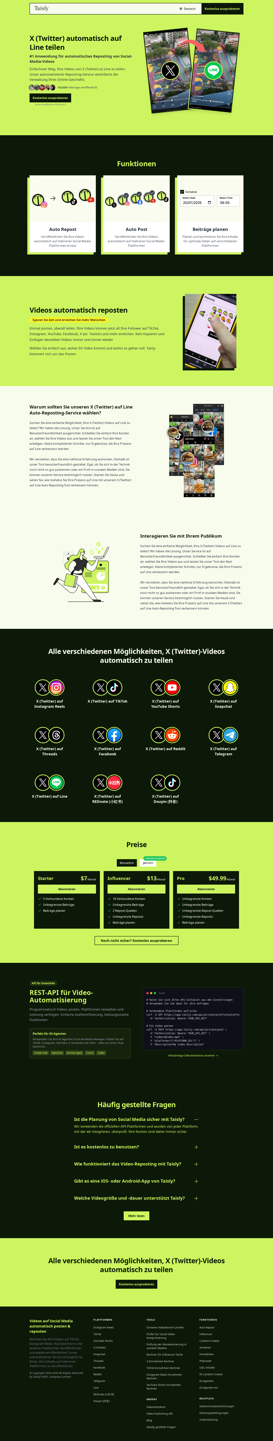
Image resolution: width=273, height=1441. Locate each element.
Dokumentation (156, 1407)
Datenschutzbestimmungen (216, 1406)
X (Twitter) (99, 1347)
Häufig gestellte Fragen (161, 1427)
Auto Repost (206, 1327)
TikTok (97, 1334)
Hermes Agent (74, 1052)
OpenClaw (57, 1052)
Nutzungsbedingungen (214, 1413)
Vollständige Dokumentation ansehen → (193, 1055)
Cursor (89, 1052)
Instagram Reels (103, 1327)
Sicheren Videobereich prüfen (165, 1327)
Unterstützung (208, 1419)
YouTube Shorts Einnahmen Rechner (164, 1386)
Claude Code (40, 1052)
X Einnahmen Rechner (160, 1361)
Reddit (97, 1374)
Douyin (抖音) (101, 1401)
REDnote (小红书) (103, 1394)
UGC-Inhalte (207, 1367)
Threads (98, 1361)
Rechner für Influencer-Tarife (165, 1354)
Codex (101, 1052)
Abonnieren (67, 889)
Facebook (99, 1367)
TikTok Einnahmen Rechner (163, 1368)
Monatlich (127, 863)
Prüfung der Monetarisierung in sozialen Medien (167, 1346)
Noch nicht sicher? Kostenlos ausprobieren (136, 940)
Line (96, 1387)
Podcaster (205, 1361)
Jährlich (149, 862)
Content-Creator (209, 1341)
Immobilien (206, 1354)
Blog (149, 1420)
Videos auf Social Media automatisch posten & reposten (51, 1326)
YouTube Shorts (103, 1341)
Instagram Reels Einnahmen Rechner (164, 1376)
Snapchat (99, 1354)
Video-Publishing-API (160, 1413)
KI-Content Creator (211, 1374)
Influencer (205, 1334)
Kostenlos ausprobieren (222, 9)
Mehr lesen (136, 1216)
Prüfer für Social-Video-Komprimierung (161, 1336)
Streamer (205, 1347)
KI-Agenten (206, 1381)
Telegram (99, 1381)
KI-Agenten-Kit (208, 1387)
